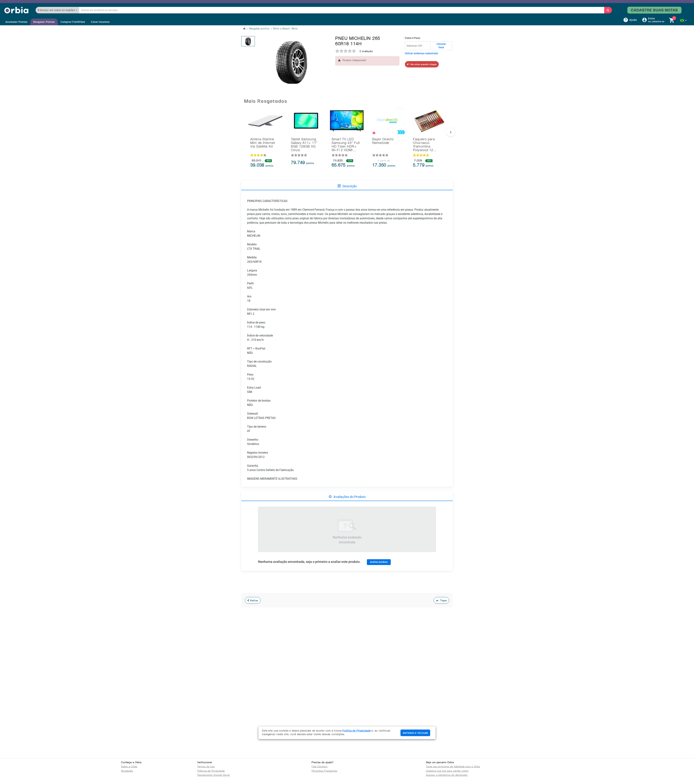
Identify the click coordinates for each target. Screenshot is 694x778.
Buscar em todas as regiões (57, 10)
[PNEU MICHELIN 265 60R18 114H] (248, 41)
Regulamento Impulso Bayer (213, 775)
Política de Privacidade (356, 731)
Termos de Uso (206, 767)
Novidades (127, 771)
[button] (683, 20)
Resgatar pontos (259, 29)
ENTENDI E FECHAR (415, 732)
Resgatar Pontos (44, 21)
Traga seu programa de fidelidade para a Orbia (453, 767)
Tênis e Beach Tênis (285, 29)
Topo (442, 600)
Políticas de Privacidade (211, 771)
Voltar (253, 600)
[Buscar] (608, 10)
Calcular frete (441, 45)
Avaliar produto (379, 561)
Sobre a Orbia (129, 767)
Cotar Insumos (100, 21)
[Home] (16, 10)
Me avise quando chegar (423, 64)
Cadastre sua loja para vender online (447, 771)
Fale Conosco (319, 767)
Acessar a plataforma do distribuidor (447, 775)
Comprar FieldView (73, 21)
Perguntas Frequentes (324, 771)
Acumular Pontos (16, 21)
